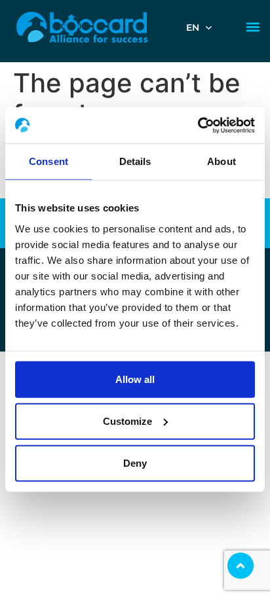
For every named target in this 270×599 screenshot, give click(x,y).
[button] (252, 27)
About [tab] (221, 161)
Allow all (135, 378)
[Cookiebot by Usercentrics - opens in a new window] (197, 125)
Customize (127, 420)
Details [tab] (135, 161)
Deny (135, 462)
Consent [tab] (48, 161)
